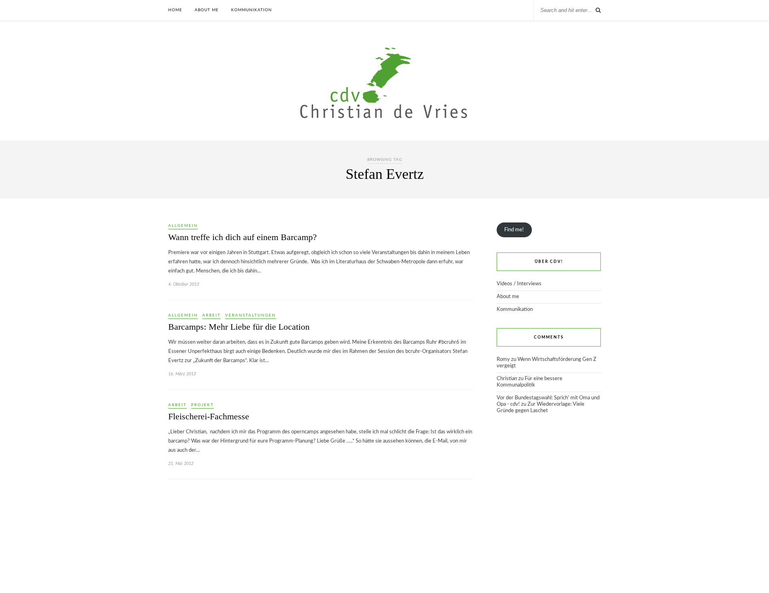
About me (207, 10)
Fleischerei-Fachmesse (208, 416)
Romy (503, 359)
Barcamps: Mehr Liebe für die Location (239, 327)
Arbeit (211, 315)
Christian (507, 378)
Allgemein (183, 226)
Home (175, 10)
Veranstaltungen (250, 315)
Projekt (202, 405)
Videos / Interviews (519, 283)
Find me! (514, 229)
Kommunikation (251, 10)
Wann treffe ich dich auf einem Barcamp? (242, 237)
